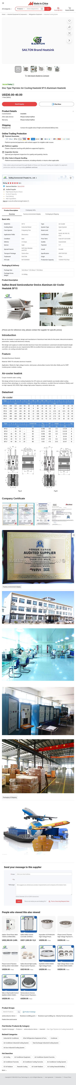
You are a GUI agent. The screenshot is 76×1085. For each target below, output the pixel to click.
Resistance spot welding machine (47, 1016)
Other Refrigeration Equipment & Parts (35, 1038)
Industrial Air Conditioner (11, 1038)
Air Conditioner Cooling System (56, 1062)
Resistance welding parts (27, 1016)
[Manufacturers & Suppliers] (38, 3)
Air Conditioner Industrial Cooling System (16, 1043)
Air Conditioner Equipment (22, 1057)
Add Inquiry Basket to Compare (38, 76)
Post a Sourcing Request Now (59, 901)
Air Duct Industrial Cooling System (14, 1048)
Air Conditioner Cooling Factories (33, 1062)
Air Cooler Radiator (37, 1067)
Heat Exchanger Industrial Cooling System (45, 1043)
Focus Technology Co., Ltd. (25, 1077)
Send (18, 901)
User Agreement (49, 1077)
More (3, 1070)
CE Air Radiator (8, 1067)
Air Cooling (7, 1057)
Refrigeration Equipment (35, 14)
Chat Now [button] (57, 104)
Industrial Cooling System (51, 14)
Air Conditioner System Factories (45, 1057)
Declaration (58, 1077)
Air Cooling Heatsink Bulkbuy (56, 1067)
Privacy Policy (67, 1077)
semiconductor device (8, 1016)
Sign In (5, 201)
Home (3, 14)
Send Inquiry (19, 104)
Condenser (54, 1038)
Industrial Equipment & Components (17, 14)
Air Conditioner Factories (11, 1062)
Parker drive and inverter (9, 1019)
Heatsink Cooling (22, 1067)
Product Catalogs (29, 1012)
